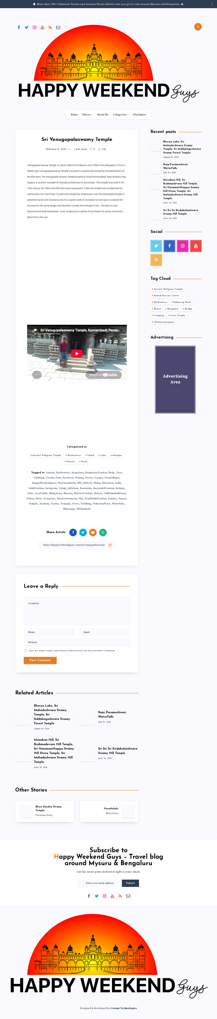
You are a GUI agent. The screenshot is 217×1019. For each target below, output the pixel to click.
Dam (58, 477)
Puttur (30, 498)
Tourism (44, 503)
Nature (70, 461)
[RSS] (50, 27)
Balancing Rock (182, 302)
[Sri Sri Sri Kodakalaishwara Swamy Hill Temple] (156, 214)
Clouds (50, 477)
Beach (157, 309)
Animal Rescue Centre (166, 295)
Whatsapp (69, 509)
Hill (79, 483)
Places (86, 114)
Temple (33, 503)
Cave (119, 472)
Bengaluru (78, 472)
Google (98, 477)
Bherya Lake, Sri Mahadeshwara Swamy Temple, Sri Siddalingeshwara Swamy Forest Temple (182, 147)
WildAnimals (83, 509)
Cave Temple (177, 315)
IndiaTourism (36, 488)
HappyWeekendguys (44, 483)
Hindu (97, 483)
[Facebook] (19, 27)
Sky (81, 498)
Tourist (55, 503)
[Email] (58, 27)
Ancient (50, 472)
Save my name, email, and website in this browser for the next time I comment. (72, 650)
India (118, 483)
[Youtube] (42, 27)
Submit (130, 883)
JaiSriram (73, 488)
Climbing (39, 477)
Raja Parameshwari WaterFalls (175, 166)
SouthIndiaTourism (95, 498)
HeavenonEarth (67, 483)
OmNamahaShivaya (115, 493)
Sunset (122, 498)
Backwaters (74, 455)
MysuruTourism (83, 493)
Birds (111, 472)
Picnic (84, 461)
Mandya (117, 455)
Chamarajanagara (164, 322)
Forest (89, 477)
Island (90, 455)
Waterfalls (118, 503)
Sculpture (49, 498)
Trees (75, 503)
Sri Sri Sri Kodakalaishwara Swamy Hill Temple (180, 212)
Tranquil (65, 503)
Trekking (86, 503)
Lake (103, 455)
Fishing (79, 477)
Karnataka (86, 488)
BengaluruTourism (96, 472)
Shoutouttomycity (67, 498)
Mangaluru (55, 493)
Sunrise (112, 498)
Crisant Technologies (124, 1008)
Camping (159, 315)
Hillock (87, 483)
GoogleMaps (111, 477)
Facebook (68, 477)
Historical (107, 483)
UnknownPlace (101, 503)
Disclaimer (139, 114)
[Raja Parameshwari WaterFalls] (156, 168)
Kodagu (120, 488)
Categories (120, 114)
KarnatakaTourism (103, 488)
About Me (102, 114)
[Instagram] (34, 27)
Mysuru (68, 493)
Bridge (188, 309)
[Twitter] (27, 27)
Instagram (51, 488)
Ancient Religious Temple (46, 455)
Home (74, 114)
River (39, 498)
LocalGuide (41, 493)
